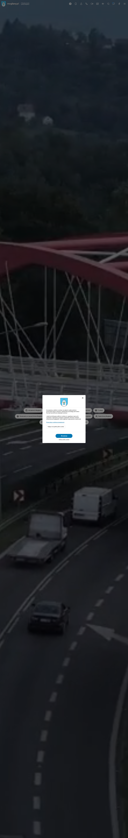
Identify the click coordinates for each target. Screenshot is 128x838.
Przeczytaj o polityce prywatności (55, 422)
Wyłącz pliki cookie (64, 439)
